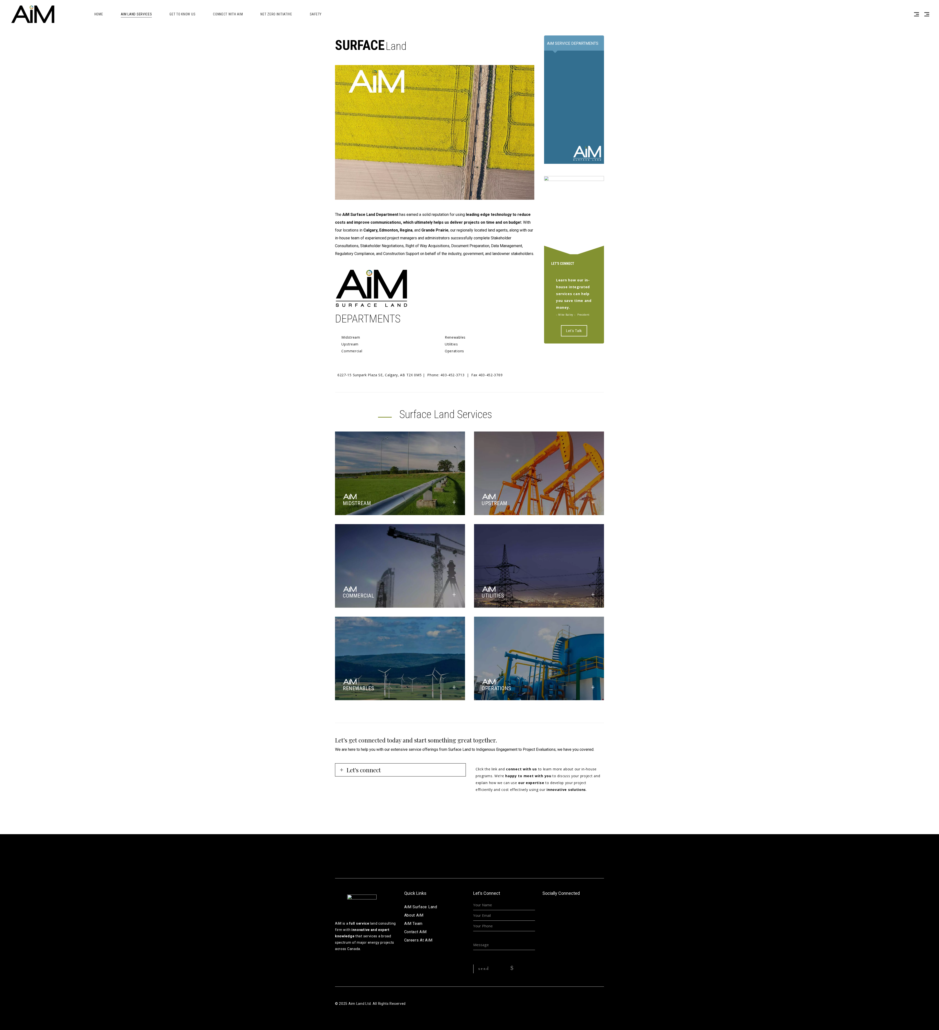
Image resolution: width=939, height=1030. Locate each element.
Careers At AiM (418, 940)
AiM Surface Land (420, 907)
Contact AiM (415, 932)
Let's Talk (574, 331)
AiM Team (413, 923)
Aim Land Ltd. (360, 1004)
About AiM (414, 915)
